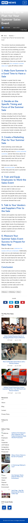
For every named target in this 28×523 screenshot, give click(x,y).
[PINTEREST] (22, 302)
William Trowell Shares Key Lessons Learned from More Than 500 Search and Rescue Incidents (14, 389)
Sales (19, 292)
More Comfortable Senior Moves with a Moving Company (14, 362)
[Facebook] (4, 507)
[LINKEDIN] (17, 302)
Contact (3, 410)
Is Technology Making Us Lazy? (18, 466)
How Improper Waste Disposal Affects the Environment (17, 476)
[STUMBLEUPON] (11, 306)
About (3, 402)
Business (3, 8)
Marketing (12, 292)
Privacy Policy (5, 414)
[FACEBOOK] (5, 302)
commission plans (9, 167)
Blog (2, 406)
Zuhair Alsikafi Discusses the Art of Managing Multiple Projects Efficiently (14, 336)
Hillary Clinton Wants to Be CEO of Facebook (18, 456)
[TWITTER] (11, 302)
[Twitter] (9, 507)
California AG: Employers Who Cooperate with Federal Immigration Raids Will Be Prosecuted (18, 435)
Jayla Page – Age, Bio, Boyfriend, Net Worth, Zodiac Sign (17, 492)
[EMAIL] (17, 306)
